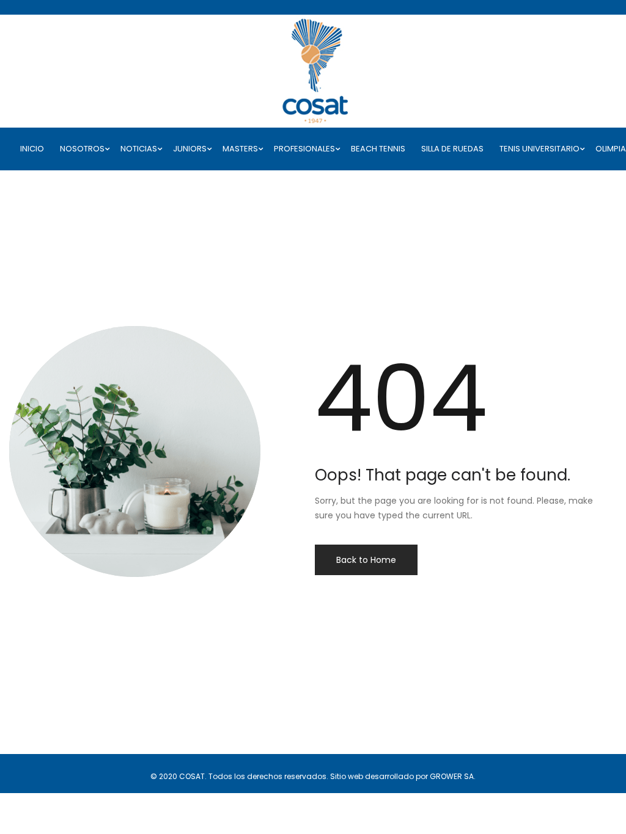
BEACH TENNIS (378, 148)
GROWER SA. (453, 776)
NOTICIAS (138, 148)
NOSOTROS (82, 148)
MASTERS (240, 148)
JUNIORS (190, 148)
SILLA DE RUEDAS (452, 148)
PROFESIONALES (304, 148)
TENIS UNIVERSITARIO (539, 148)
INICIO (32, 148)
